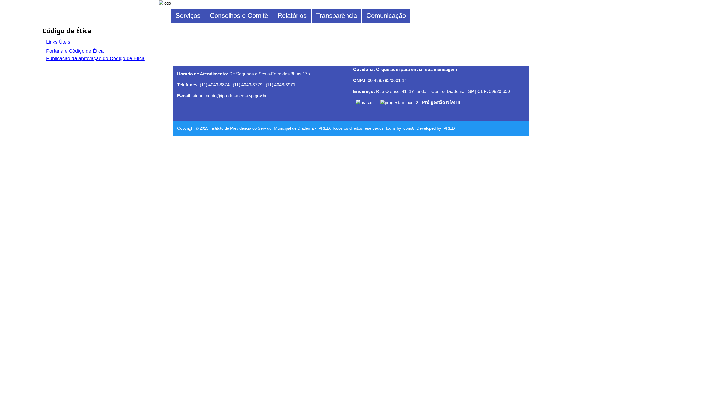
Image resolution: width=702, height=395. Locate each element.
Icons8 (408, 128)
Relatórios (292, 15)
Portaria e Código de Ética (75, 51)
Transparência (336, 15)
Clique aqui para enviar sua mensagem (416, 69)
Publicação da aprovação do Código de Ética (95, 58)
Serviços (188, 15)
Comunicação (386, 15)
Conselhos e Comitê (239, 15)
